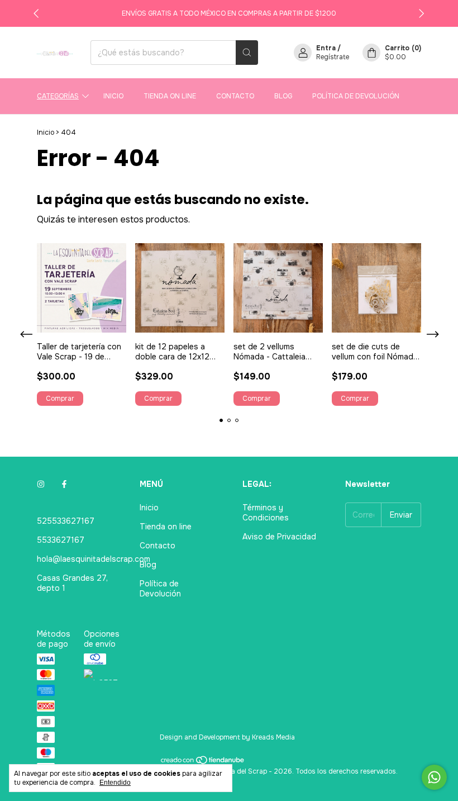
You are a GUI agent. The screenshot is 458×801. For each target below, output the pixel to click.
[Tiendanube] (203, 762)
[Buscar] (247, 52)
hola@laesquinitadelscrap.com (93, 559)
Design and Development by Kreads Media (227, 737)
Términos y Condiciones (265, 513)
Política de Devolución (355, 96)
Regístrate (332, 57)
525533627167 (65, 521)
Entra (326, 48)
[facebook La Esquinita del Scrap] (64, 484)
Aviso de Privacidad (279, 537)
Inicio (113, 96)
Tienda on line (170, 96)
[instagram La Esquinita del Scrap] (41, 484)
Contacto (235, 96)
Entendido (115, 782)
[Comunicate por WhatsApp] (434, 777)
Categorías (58, 96)
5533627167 (60, 540)
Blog (283, 96)
